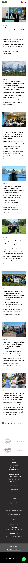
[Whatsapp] (24, 559)
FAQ (14, 519)
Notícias (5, 25)
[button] (25, 2)
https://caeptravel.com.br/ (14, 529)
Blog (14, 494)
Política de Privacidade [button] (14, 549)
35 (14, 423)
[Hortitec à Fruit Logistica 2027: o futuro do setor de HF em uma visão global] (14, 329)
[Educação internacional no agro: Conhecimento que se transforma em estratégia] (14, 119)
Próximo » (19, 423)
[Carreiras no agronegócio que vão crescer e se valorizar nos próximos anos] (14, 226)
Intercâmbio (14, 506)
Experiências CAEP (14, 514)
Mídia (14, 498)
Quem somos (14, 489)
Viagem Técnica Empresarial (14, 510)
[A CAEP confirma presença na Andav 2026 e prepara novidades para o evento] (14, 14)
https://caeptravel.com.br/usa (14, 536)
